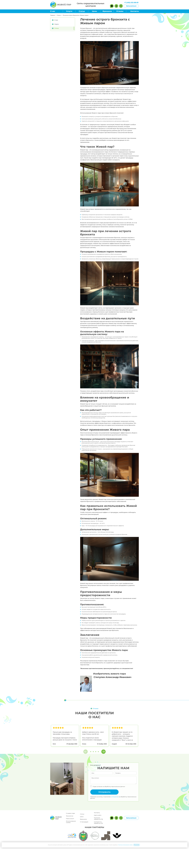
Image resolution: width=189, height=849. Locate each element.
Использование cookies (71, 821)
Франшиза (107, 11)
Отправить (104, 792)
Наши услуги (70, 818)
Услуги (69, 11)
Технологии (69, 816)
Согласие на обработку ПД (98, 822)
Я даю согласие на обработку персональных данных (109, 786)
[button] (85, 751)
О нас (52, 11)
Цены (94, 11)
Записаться (131, 6)
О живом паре (70, 813)
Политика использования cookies (125, 844)
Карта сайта (97, 815)
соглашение (114, 796)
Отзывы (119, 11)
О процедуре (84, 822)
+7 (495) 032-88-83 (131, 2)
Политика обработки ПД (98, 818)
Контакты (134, 11)
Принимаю (136, 844)
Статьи (82, 11)
